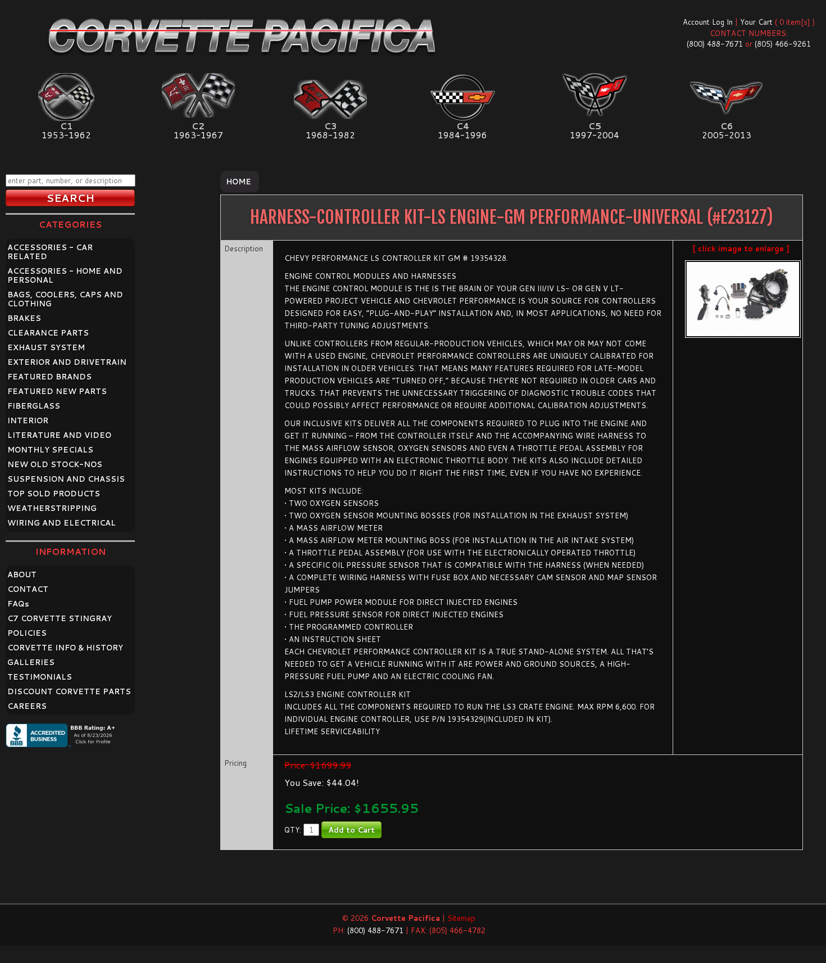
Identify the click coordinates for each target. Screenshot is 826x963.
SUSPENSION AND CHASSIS (66, 479)
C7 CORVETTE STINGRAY (59, 618)
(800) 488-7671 (715, 44)
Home (238, 182)
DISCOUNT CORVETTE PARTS (69, 691)
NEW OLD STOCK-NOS (54, 464)
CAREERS (27, 706)
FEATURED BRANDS (49, 377)
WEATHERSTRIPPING (52, 508)
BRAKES (24, 318)
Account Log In (708, 22)
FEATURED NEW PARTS (57, 391)
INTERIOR (27, 420)
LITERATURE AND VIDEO (59, 435)
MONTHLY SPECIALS (50, 450)
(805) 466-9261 (783, 44)
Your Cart (756, 22)
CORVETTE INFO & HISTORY (65, 648)
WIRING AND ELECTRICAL (61, 523)
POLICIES (27, 633)
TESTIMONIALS (39, 677)
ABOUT (22, 574)
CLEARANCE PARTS (48, 333)
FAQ (18, 604)
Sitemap (461, 918)
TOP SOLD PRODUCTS (53, 494)
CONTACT (27, 589)
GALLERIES (31, 662)
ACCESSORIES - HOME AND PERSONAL (64, 275)
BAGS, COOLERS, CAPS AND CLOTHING (65, 299)
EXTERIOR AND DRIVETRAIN (66, 362)
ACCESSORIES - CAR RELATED (50, 251)
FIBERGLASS (33, 406)
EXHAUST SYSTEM (46, 347)
